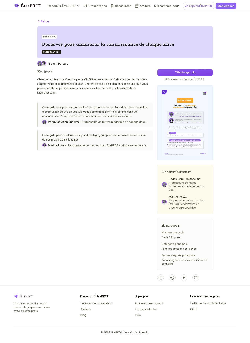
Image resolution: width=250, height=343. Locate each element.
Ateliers (85, 309)
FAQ (138, 315)
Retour (45, 21)
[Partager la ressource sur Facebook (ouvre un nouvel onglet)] (184, 277)
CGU (193, 309)
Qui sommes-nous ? (149, 303)
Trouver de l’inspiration (96, 303)
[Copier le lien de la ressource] (160, 277)
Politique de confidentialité (208, 303)
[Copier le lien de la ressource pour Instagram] (195, 277)
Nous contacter (146, 309)
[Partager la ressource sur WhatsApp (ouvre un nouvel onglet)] (172, 277)
